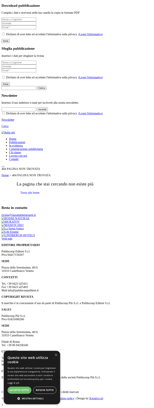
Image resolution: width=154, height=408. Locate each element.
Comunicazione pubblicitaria (26, 149)
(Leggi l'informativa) (90, 34)
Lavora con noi (18, 155)
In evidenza (16, 145)
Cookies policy (65, 398)
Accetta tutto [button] (19, 390)
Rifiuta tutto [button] (45, 390)
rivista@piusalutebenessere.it (19, 215)
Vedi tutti (7, 238)
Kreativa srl (96, 398)
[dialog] (32, 377)
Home (12, 138)
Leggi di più (14, 382)
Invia (5, 41)
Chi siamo (15, 152)
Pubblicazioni (17, 142)
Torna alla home (29, 192)
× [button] (55, 354)
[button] (32, 398)
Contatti (13, 159)
